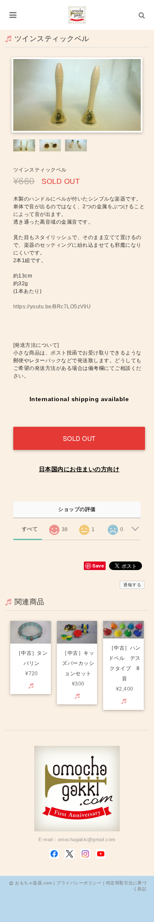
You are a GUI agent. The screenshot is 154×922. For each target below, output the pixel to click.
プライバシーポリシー (78, 883)
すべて (30, 529)
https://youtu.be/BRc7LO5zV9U (52, 307)
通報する (132, 584)
